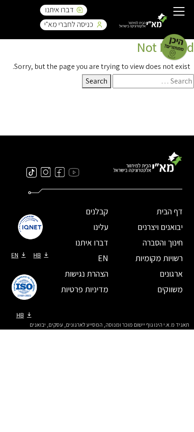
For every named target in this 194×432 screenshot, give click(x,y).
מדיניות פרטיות (84, 289)
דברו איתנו (59, 10)
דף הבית (169, 211)
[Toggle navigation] (179, 12)
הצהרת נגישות (86, 273)
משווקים (170, 289)
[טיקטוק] (31, 172)
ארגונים (171, 273)
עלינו (100, 226)
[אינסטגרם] (45, 172)
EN (103, 258)
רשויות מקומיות (159, 258)
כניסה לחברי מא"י (68, 24)
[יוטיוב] (74, 172)
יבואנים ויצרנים (160, 226)
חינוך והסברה (163, 242)
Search (96, 81)
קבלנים (97, 211)
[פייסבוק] (60, 172)
